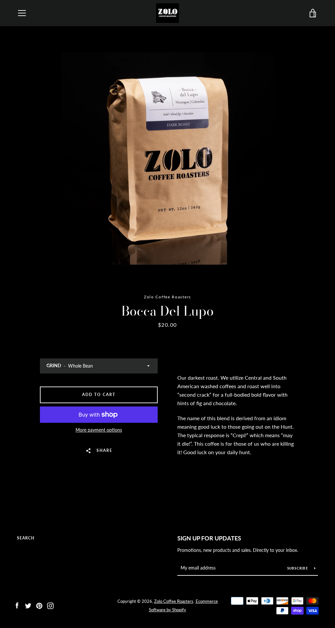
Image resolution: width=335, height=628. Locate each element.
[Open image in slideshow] (167, 158)
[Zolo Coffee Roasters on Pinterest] (39, 605)
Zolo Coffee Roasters (173, 601)
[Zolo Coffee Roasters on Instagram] (50, 605)
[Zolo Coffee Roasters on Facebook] (17, 605)
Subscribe (298, 568)
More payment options (99, 430)
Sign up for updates (209, 538)
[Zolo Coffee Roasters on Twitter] (28, 605)
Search (25, 538)
